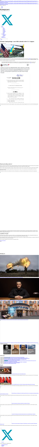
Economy (4, 29)
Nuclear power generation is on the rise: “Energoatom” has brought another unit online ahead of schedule (16, 358)
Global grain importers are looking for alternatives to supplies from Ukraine (21, 403)
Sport (3, 33)
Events (4, 28)
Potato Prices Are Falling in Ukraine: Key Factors (10, 363)
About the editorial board (5, 444)
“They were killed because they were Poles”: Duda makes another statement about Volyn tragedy (23, 384)
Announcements (3, 37)
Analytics (4, 35)
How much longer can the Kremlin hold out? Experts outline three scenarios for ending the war (11, 277)
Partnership (3, 445)
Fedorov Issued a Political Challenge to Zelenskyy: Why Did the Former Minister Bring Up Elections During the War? (14, 300)
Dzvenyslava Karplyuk (3, 240)
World (4, 32)
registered (29, 58)
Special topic (4, 34)
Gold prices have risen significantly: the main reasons (10, 361)
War (3, 27)
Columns (3, 36)
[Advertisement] (19, 247)
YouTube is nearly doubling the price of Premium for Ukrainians (12, 362)
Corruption (4, 31)
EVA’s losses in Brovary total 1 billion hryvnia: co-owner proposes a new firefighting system (15, 359)
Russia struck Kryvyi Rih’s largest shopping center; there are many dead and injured (14, 357)
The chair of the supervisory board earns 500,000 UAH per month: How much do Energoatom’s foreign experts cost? (14, 319)
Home (2, 26)
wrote (30, 62)
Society (4, 30)
